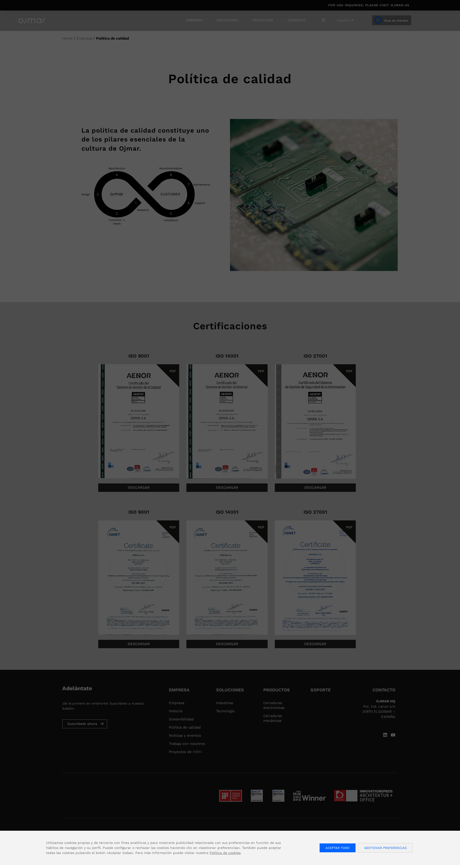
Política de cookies (225, 853)
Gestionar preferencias (385, 848)
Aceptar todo (338, 848)
